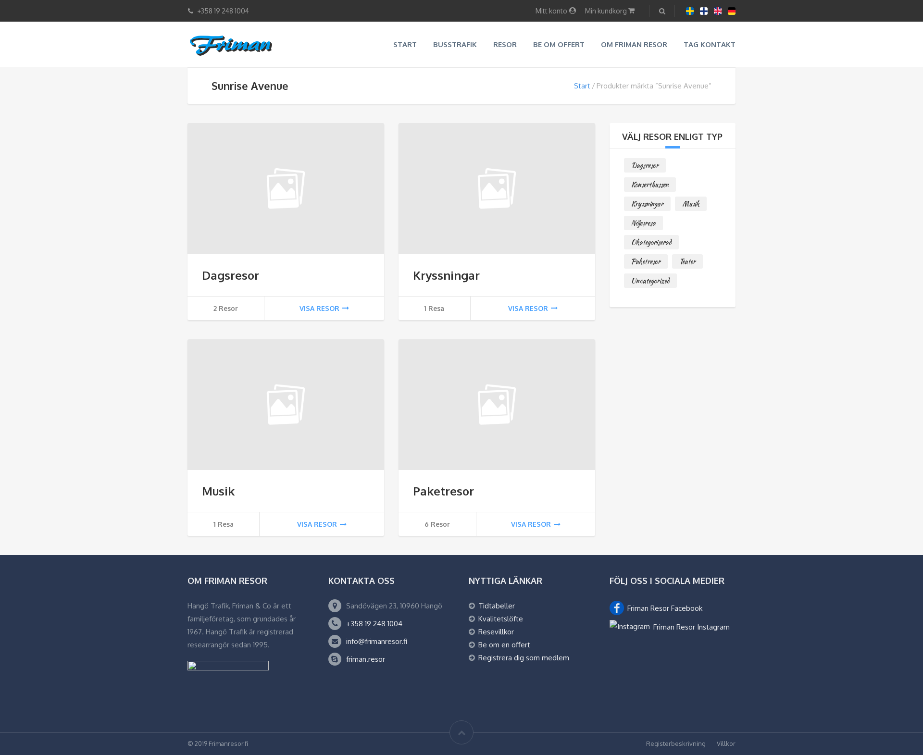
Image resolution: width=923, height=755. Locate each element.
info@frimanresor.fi (376, 641)
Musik (218, 490)
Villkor (726, 743)
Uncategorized (650, 280)
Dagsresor (230, 275)
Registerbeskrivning (676, 743)
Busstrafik (455, 44)
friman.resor (365, 659)
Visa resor (319, 308)
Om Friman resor (634, 44)
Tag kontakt (710, 44)
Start (405, 44)
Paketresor (443, 490)
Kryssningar (446, 275)
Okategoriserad (651, 242)
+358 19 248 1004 (374, 623)
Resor (505, 44)
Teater (687, 261)
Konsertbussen (650, 184)
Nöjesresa (643, 223)
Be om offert (559, 44)
